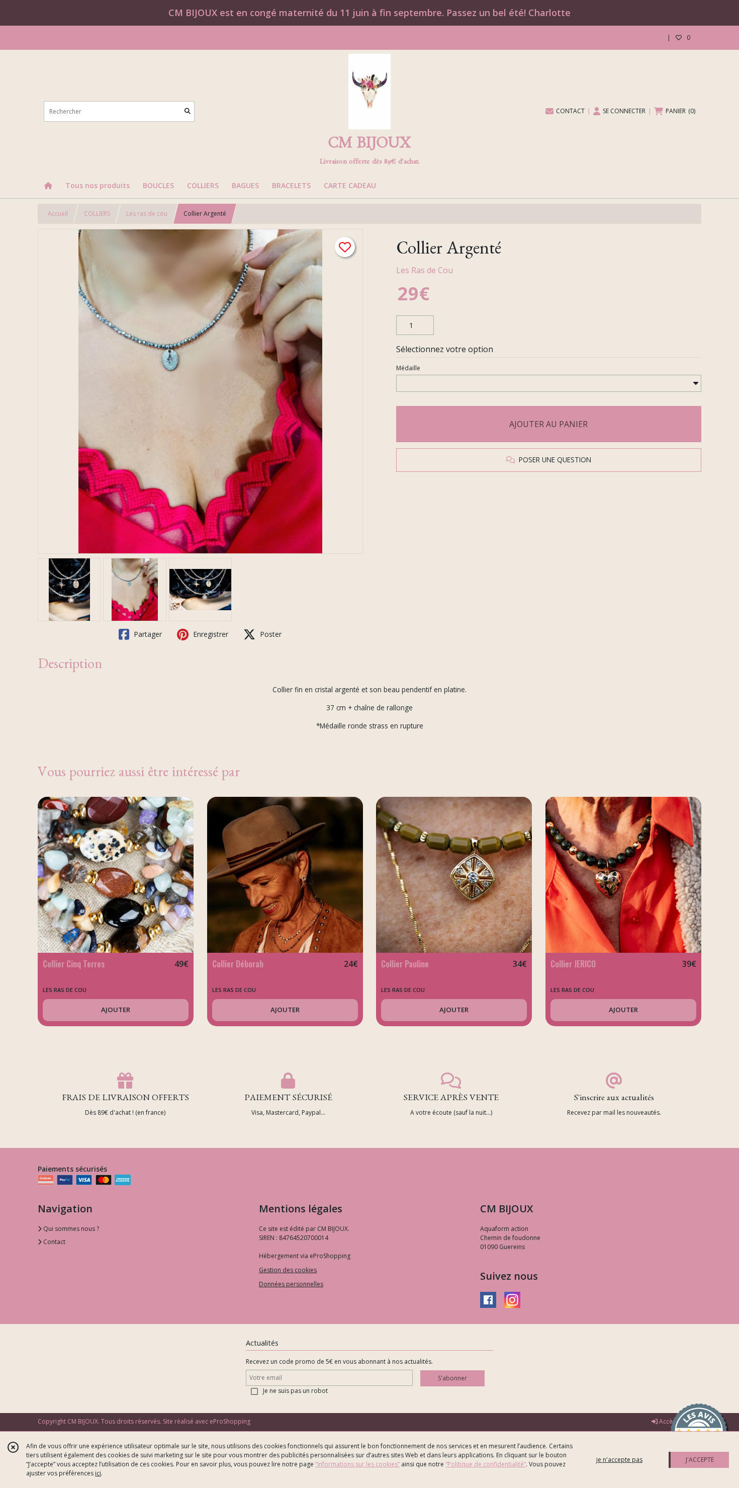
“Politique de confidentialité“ (485, 1464)
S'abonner (452, 1378)
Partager (147, 634)
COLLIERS (97, 213)
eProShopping (230, 1421)
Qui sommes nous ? (70, 1228)
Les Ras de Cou (424, 270)
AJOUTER (115, 1009)
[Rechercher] (187, 111)
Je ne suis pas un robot (295, 1390)
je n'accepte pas (619, 1459)
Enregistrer (209, 634)
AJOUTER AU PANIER (548, 424)
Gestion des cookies (288, 1270)
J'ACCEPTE (700, 1459)
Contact (53, 1241)
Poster (270, 634)
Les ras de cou (146, 213)
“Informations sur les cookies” (357, 1464)
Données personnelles (291, 1284)
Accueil (58, 213)
